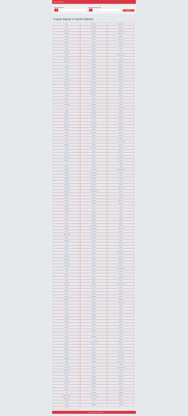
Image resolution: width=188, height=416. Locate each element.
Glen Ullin (93, 95)
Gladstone (120, 135)
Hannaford (121, 228)
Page (120, 163)
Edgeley (67, 113)
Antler (93, 327)
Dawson (121, 287)
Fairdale (67, 318)
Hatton (121, 92)
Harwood (94, 86)
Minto (66, 107)
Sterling (94, 398)
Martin (93, 271)
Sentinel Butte (120, 284)
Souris (66, 293)
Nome (93, 290)
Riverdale (93, 169)
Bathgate (93, 315)
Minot (66, 27)
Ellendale (121, 61)
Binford (66, 197)
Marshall (67, 380)
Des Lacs (94, 182)
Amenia (67, 250)
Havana (121, 274)
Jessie (120, 370)
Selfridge (66, 194)
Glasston (94, 367)
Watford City (121, 33)
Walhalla (94, 76)
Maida (66, 377)
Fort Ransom (121, 268)
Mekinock (66, 383)
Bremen (67, 355)
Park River (66, 58)
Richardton (93, 113)
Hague (93, 281)
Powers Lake (94, 148)
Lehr (67, 271)
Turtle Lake (121, 107)
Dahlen (66, 361)
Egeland (67, 327)
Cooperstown (66, 79)
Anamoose (66, 160)
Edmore (121, 191)
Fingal (66, 253)
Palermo (94, 262)
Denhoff (94, 361)
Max (67, 138)
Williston (121, 27)
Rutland (94, 203)
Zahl (67, 408)
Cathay (121, 312)
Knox (66, 333)
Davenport (121, 157)
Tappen (67, 182)
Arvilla (120, 349)
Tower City (93, 157)
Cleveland (120, 262)
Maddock (120, 126)
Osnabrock (93, 225)
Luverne (121, 321)
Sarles (66, 330)
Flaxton (94, 278)
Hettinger (66, 67)
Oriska (66, 231)
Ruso (121, 346)
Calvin (66, 339)
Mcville (66, 141)
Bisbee (120, 222)
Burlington (93, 67)
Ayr (94, 339)
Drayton (121, 89)
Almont (67, 228)
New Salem (94, 79)
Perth (93, 346)
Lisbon (66, 45)
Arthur (66, 132)
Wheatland (94, 404)
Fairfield (121, 364)
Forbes (120, 296)
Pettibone (120, 278)
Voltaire (67, 315)
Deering (121, 231)
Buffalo (121, 185)
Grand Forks (121, 24)
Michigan (120, 383)
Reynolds (121, 144)
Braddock (93, 336)
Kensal (66, 203)
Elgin (121, 101)
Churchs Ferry (93, 343)
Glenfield (66, 256)
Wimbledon (94, 175)
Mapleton (120, 76)
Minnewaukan (120, 169)
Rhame (94, 194)
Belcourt (94, 352)
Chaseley (93, 358)
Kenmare (120, 70)
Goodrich (93, 247)
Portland (94, 107)
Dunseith (121, 86)
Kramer (67, 324)
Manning (121, 377)
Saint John (93, 132)
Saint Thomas (120, 141)
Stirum (120, 398)
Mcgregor (93, 380)
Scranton (120, 151)
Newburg (94, 234)
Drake (93, 151)
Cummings (121, 358)
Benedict (66, 274)
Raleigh (121, 389)
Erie (94, 364)
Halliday (67, 178)
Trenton (121, 401)
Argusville (93, 117)
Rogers (66, 312)
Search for (58, 7)
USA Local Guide (58, 2)
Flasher (121, 172)
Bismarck (93, 24)
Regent (121, 197)
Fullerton (66, 299)
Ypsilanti (121, 404)
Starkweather (66, 234)
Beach (93, 70)
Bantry (120, 339)
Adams (121, 225)
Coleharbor (66, 259)
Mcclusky (66, 129)
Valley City (93, 33)
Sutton (66, 401)
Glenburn (66, 120)
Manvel (94, 129)
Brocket (94, 293)
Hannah (67, 343)
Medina (94, 144)
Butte (93, 268)
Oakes (66, 48)
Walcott (67, 166)
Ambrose (93, 330)
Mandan (94, 30)
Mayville (121, 45)
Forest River (94, 228)
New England (66, 104)
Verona (121, 256)
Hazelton (66, 172)
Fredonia (94, 308)
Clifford (94, 312)
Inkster (66, 305)
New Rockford (120, 55)
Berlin (120, 318)
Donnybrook (94, 296)
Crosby (94, 55)
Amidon (67, 336)
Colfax (120, 213)
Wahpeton (66, 33)
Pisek (121, 240)
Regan (120, 308)
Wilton (120, 95)
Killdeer (121, 67)
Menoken (93, 383)
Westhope (120, 123)
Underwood (94, 92)
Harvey (121, 48)
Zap (67, 163)
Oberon (94, 240)
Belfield (94, 73)
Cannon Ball (121, 355)
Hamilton (120, 293)
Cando (66, 70)
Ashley (93, 98)
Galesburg (66, 240)
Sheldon (94, 231)
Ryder (120, 265)
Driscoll (66, 364)
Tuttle (66, 268)
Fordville (94, 178)
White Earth (121, 253)
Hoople (93, 166)
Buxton (93, 141)
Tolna (93, 206)
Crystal (66, 222)
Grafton (67, 36)
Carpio (120, 209)
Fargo (66, 24)
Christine (66, 206)
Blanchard (120, 352)
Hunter (120, 154)
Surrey (93, 58)
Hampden (93, 305)
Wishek (66, 76)
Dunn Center (121, 188)
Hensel (93, 370)
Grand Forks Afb (121, 367)
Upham (67, 216)
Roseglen (120, 392)
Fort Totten (67, 367)
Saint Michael (93, 395)
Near (94, 7)
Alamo (66, 281)
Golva (66, 278)
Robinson (93, 318)
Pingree (121, 290)
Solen (93, 256)
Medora (94, 219)
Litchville (66, 200)
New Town (120, 39)
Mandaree (93, 377)
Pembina (93, 110)
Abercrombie (66, 157)
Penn (93, 389)
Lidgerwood (94, 104)
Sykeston (120, 234)
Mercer (121, 247)
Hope (93, 154)
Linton (66, 73)
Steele (66, 98)
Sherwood (120, 160)
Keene (66, 374)
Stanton (121, 132)
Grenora (67, 148)
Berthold (66, 117)
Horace (94, 39)
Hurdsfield (66, 265)
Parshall (94, 64)
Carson (66, 151)
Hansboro (120, 343)
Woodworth (121, 302)
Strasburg (93, 126)
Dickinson (66, 30)
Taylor (93, 197)
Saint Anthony (66, 395)
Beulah (93, 36)
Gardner (121, 271)
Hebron (121, 98)
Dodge (93, 243)
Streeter (94, 200)
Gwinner (67, 86)
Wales (120, 324)
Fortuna (121, 333)
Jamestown (121, 30)
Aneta (120, 175)
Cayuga (121, 330)
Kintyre (93, 374)
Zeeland (94, 265)
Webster (66, 404)
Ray (67, 392)
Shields (121, 395)
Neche (93, 135)
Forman (121, 113)
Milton (66, 386)
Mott (66, 92)
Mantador (93, 284)
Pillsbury (67, 346)
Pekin (120, 281)
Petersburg (66, 191)
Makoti (66, 213)
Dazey (66, 243)
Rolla (121, 58)
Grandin (121, 194)
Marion (66, 219)
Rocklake (94, 392)
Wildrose (121, 219)
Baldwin (67, 352)
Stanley (67, 39)
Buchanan (93, 237)
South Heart (94, 123)
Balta (66, 287)
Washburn (93, 61)
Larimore (66, 61)
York (94, 333)
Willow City (121, 200)
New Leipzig (94, 172)
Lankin (93, 250)
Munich (121, 178)
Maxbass (94, 259)
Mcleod (121, 380)
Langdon (94, 48)
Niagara (121, 299)
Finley (120, 120)
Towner (121, 110)
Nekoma (94, 302)
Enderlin (121, 83)
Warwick (66, 284)
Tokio (93, 401)
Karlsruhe (93, 253)
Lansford (94, 160)
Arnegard (66, 209)
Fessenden (121, 117)
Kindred (67, 95)
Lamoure (66, 83)
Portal (93, 209)
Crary (120, 216)
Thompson (121, 73)
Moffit (120, 386)
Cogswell (66, 247)
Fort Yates (66, 175)
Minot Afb (93, 386)
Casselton (66, 42)
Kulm (93, 138)
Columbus (93, 213)
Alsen (93, 321)
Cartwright (66, 358)
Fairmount (120, 129)
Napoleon (93, 89)
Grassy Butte (66, 370)
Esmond (121, 243)
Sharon (121, 250)
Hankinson (93, 83)
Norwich (67, 389)
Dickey (120, 315)
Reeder (121, 203)
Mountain (66, 262)
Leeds (93, 120)
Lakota (66, 101)
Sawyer (121, 138)
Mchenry (66, 296)
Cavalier (121, 64)
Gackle (121, 148)
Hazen (93, 42)
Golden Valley (93, 191)
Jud (94, 274)
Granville (66, 154)
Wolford (67, 321)
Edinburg (66, 188)
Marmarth (93, 216)
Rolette (121, 104)
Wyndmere (66, 126)
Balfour (121, 327)
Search (129, 10)
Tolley (120, 305)
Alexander (66, 144)
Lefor (120, 374)
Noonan (67, 225)
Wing (120, 206)
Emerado (66, 123)
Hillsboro (94, 52)
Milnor (93, 101)
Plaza (120, 182)
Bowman (66, 52)
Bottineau (120, 42)
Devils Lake (121, 361)
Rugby (120, 36)
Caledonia (93, 355)
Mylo (121, 336)
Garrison (66, 55)
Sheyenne (66, 185)
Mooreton (93, 185)
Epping (66, 237)
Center (66, 110)
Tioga (120, 52)
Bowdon (94, 222)
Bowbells (66, 135)
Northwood (121, 79)
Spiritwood (66, 398)
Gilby (121, 166)
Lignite (93, 163)
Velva (66, 64)
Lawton (94, 324)
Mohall (66, 89)
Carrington (93, 45)
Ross (121, 237)
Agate (93, 349)
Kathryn (67, 302)
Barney (93, 299)
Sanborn (94, 188)
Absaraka (66, 349)
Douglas (67, 290)
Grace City (93, 287)
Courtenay (66, 308)
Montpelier (121, 259)
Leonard (67, 169)
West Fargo (94, 27)
